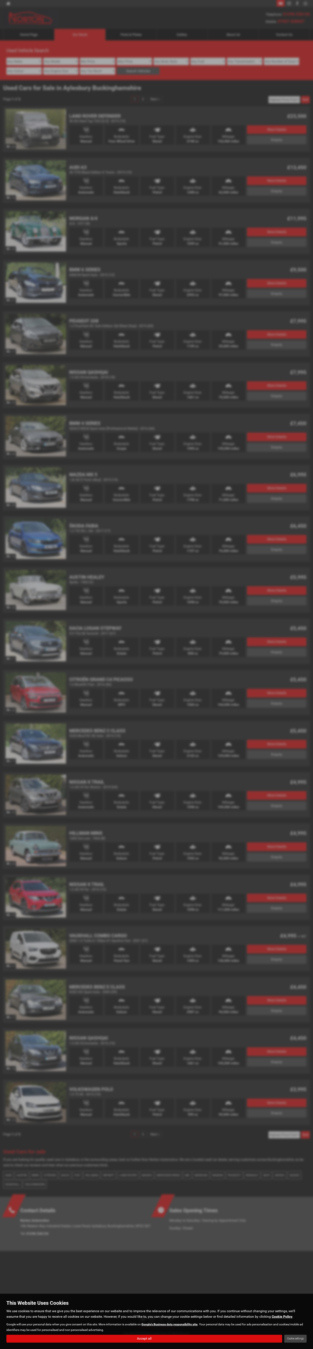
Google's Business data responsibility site (169, 1324)
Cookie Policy (282, 1317)
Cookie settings (295, 1338)
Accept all (144, 1338)
